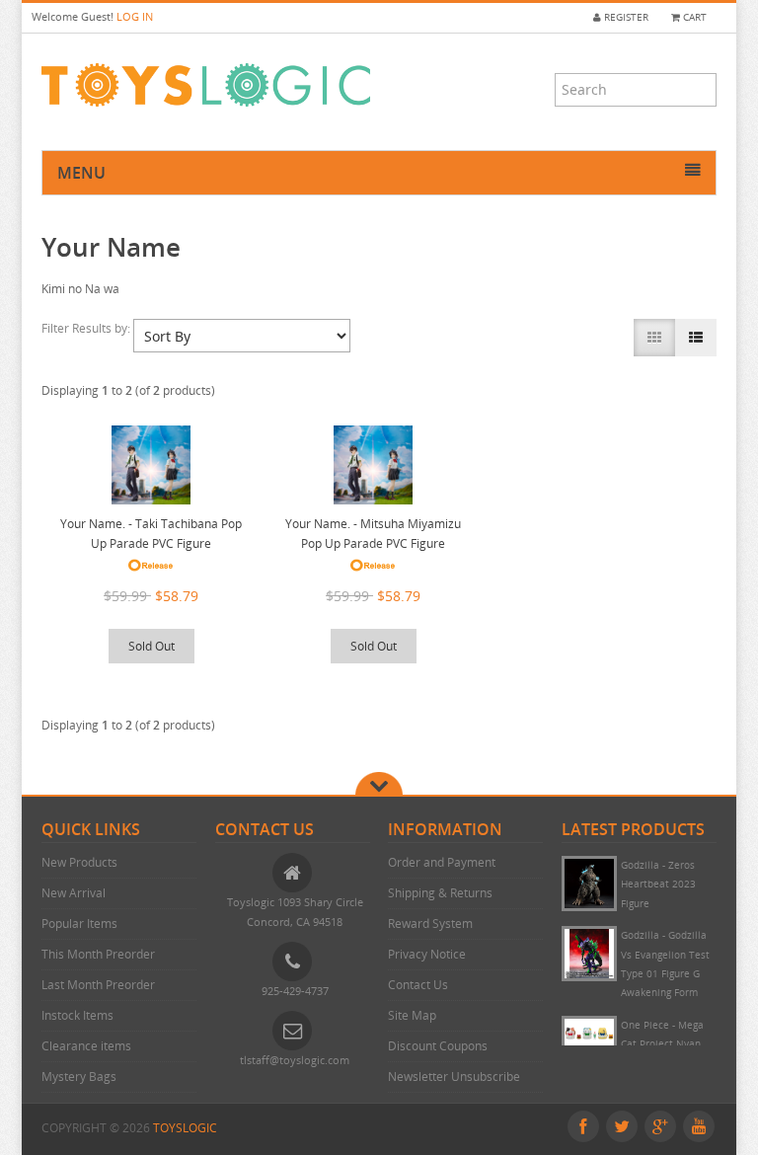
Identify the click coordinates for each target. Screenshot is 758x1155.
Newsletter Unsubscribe (454, 1076)
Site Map (412, 1015)
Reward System (430, 923)
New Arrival (73, 893)
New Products (79, 862)
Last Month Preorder (98, 984)
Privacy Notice (427, 954)
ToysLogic (185, 1127)
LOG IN (134, 16)
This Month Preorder (98, 954)
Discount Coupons (438, 1046)
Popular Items (79, 923)
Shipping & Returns (440, 893)
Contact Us (418, 984)
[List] (696, 337)
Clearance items (86, 1046)
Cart (693, 17)
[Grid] (654, 337)
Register (624, 17)
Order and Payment (441, 862)
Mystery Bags (78, 1076)
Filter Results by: (87, 328)
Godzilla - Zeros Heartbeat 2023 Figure (658, 884)
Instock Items (77, 1015)
